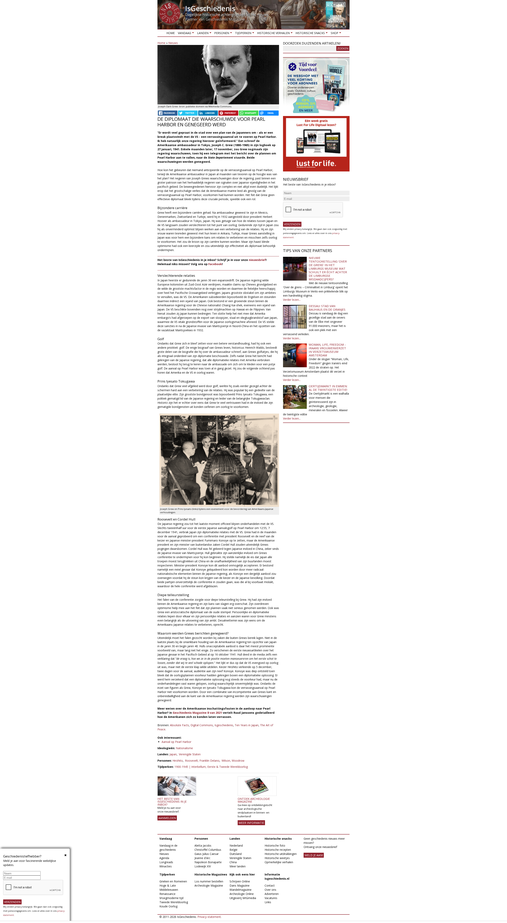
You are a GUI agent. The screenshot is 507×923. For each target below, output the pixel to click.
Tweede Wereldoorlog (173, 902)
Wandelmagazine (241, 890)
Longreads (166, 862)
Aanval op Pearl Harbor (176, 742)
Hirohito (177, 760)
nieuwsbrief (257, 260)
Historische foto (275, 845)
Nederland (236, 845)
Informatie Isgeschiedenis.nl (277, 876)
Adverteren (272, 894)
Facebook (215, 264)
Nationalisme (184, 748)
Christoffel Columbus (207, 850)
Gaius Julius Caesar (206, 854)
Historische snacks (309, 33)
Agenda (164, 858)
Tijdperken (242, 33)
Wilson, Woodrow (233, 760)
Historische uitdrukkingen (281, 854)
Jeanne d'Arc (202, 858)
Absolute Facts (179, 725)
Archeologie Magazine (208, 885)
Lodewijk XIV (202, 866)
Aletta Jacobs (202, 845)
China (233, 862)
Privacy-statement (209, 917)
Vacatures (271, 898)
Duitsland (236, 854)
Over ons (270, 890)
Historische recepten (278, 850)
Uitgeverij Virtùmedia (243, 898)
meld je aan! (314, 855)
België (233, 850)
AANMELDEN (167, 818)
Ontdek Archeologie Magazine (254, 800)
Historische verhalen (272, 33)
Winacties (165, 866)
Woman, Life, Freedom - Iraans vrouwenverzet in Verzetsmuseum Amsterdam (327, 350)
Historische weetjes (277, 858)
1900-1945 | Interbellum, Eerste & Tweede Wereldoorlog (211, 767)
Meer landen (238, 866)
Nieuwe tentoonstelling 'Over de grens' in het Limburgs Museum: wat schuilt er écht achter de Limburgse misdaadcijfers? (328, 268)
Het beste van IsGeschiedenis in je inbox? (172, 801)
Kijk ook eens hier (242, 874)
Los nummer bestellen (208, 881)
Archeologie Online (242, 894)
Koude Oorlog (168, 906)
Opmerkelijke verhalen (279, 862)
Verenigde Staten (190, 754)
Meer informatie (251, 823)
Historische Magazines (210, 874)
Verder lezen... (292, 300)
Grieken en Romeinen (173, 881)
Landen (201, 33)
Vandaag (183, 33)
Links (268, 902)
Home (170, 33)
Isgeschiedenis (223, 725)
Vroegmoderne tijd (171, 898)
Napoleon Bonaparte (208, 862)
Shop (333, 33)
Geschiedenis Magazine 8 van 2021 (197, 713)
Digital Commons (202, 725)
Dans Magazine (240, 885)
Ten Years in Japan (246, 725)
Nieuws (173, 43)
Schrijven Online (240, 881)
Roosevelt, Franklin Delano (202, 760)
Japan (173, 754)
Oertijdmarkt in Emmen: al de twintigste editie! (328, 388)
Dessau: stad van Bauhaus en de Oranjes (327, 307)
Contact (270, 885)
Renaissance (167, 894)
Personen (221, 33)
